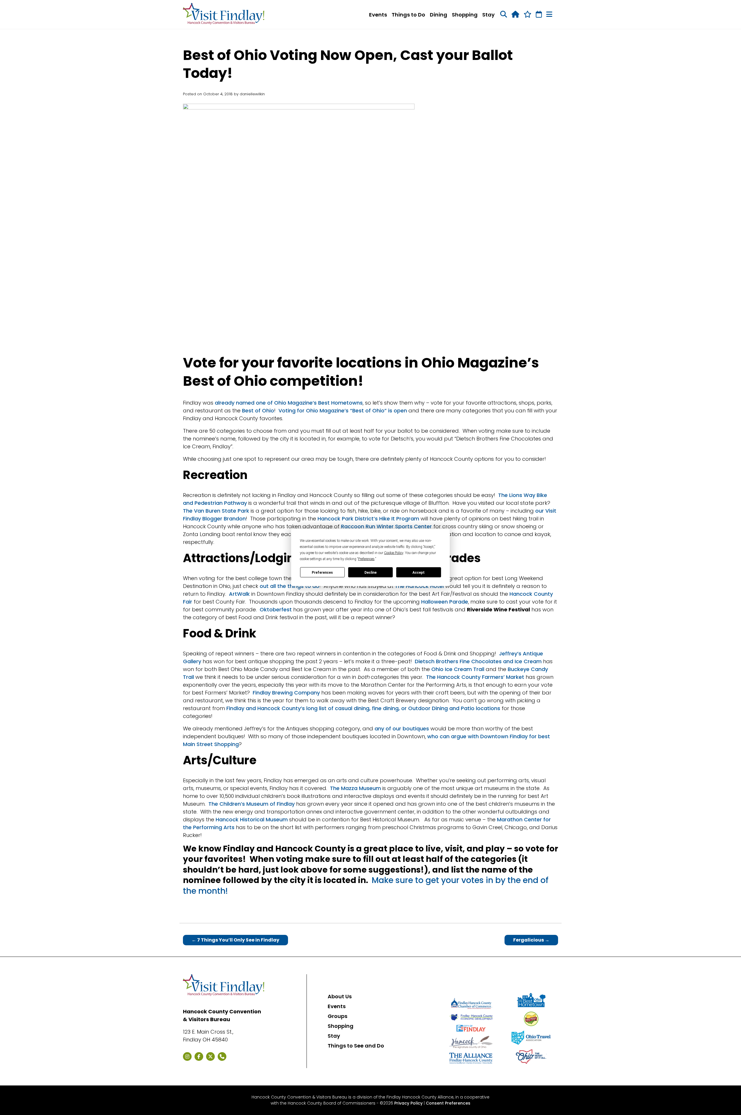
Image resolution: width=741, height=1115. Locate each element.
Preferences (322, 572)
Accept (418, 572)
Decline (370, 572)
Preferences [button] (366, 559)
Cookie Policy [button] (393, 553)
